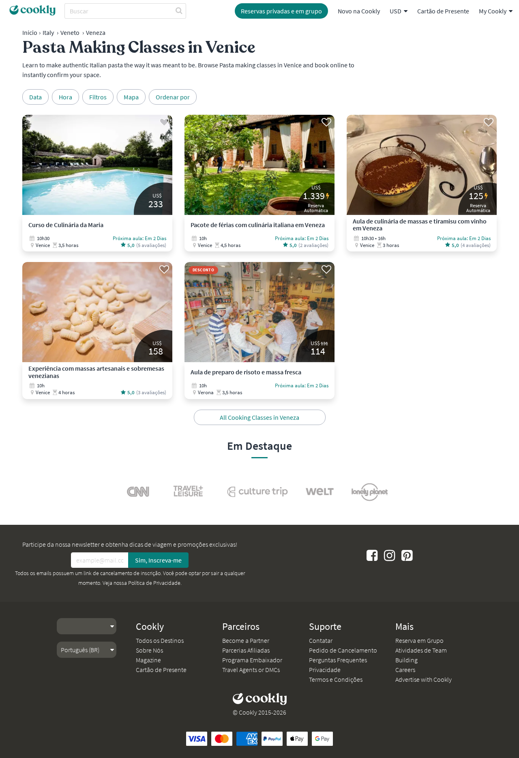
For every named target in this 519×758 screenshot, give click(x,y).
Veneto (69, 32)
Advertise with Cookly (423, 679)
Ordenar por (173, 97)
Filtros (98, 97)
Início (29, 32)
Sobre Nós (149, 650)
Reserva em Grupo (419, 640)
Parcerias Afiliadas (246, 650)
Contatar (320, 640)
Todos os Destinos (160, 640)
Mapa (131, 97)
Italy (48, 32)
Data (35, 97)
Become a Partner (245, 640)
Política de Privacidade (154, 582)
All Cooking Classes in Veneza (259, 417)
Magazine (148, 660)
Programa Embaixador (252, 660)
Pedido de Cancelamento (343, 650)
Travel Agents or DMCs (251, 670)
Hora (65, 97)
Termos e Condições (335, 679)
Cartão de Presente (443, 11)
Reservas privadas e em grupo (281, 11)
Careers (405, 670)
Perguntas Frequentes (338, 660)
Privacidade (325, 670)
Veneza (95, 32)
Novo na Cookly (359, 11)
